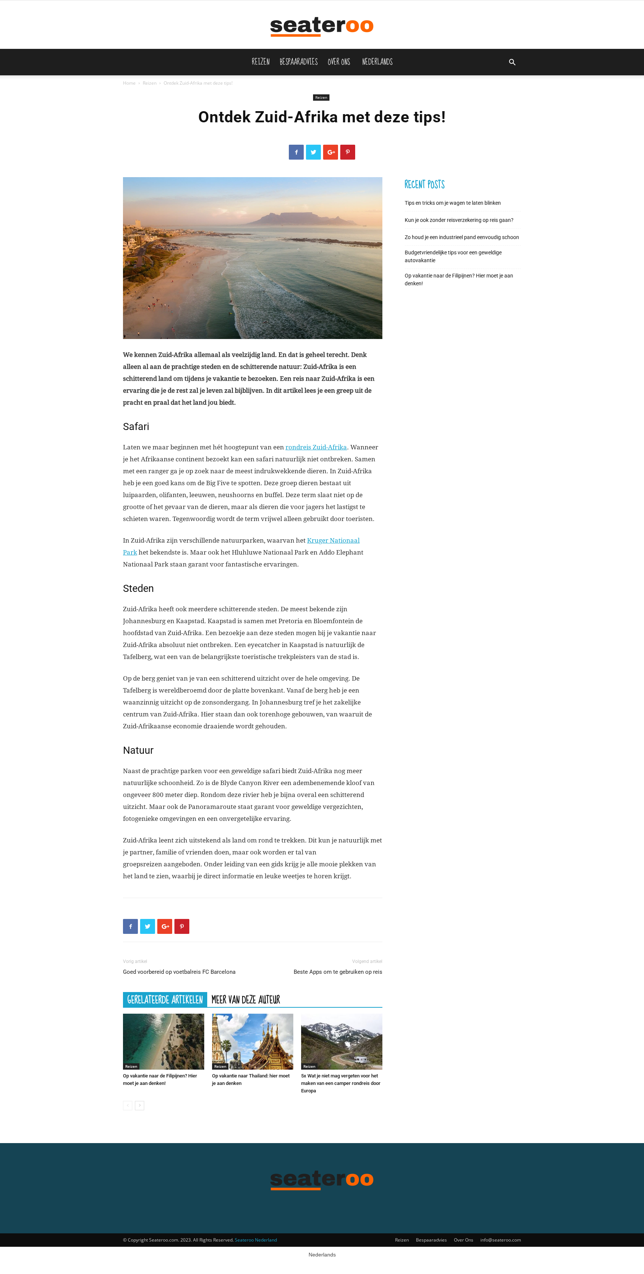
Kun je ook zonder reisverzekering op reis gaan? (459, 220)
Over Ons (339, 62)
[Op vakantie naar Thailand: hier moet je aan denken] (252, 1042)
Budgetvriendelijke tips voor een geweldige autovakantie (453, 256)
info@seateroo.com (500, 1240)
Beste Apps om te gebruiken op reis (338, 972)
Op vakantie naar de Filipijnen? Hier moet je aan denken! (459, 279)
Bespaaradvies (299, 62)
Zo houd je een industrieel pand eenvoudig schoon (462, 237)
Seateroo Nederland (256, 1240)
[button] (512, 63)
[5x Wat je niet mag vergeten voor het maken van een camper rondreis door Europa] (341, 1042)
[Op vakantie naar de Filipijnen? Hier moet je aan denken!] (163, 1042)
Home (129, 83)
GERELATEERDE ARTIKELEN (165, 999)
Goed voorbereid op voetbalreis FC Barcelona (179, 972)
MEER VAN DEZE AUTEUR (246, 999)
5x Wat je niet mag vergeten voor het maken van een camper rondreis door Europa (341, 1083)
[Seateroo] (322, 25)
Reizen (260, 62)
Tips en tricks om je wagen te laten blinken (453, 203)
